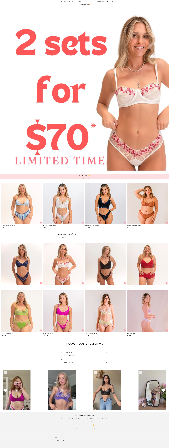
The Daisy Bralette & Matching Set (49, 225)
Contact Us (81, 421)
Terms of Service (74, 421)
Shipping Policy (88, 421)
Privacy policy (79, 444)
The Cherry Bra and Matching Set (133, 333)
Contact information (100, 444)
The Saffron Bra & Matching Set (91, 333)
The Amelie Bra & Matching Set (7, 286)
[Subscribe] (94, 428)
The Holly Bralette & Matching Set (133, 286)
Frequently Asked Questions (101, 418)
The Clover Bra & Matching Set (91, 286)
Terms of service (86, 444)
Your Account (64, 418)
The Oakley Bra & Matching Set (7, 333)
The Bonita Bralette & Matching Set (8, 225)
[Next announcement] (113, 4)
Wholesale (95, 421)
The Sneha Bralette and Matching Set (134, 225)
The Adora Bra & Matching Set (49, 286)
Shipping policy (92, 444)
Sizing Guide (81, 418)
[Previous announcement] (55, 4)
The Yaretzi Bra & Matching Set (49, 333)
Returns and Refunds (89, 418)
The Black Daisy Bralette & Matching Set (92, 225)
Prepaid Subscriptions (72, 418)
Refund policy (73, 444)
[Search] (107, 1)
